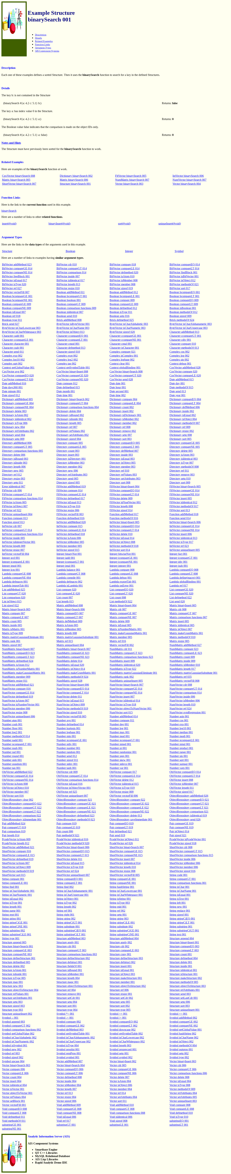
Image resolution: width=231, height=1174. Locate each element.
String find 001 (10, 886)
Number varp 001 (179, 767)
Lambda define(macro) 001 (185, 577)
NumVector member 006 (16, 708)
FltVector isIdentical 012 (183, 502)
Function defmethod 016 (70, 518)
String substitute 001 (68, 926)
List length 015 (65, 601)
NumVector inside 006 (182, 696)
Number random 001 (68, 752)
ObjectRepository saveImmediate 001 (131, 819)
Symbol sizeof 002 (12, 1057)
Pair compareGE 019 (181, 823)
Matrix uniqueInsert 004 (70, 645)
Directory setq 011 (12, 482)
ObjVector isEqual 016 (69, 783)
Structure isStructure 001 (183, 974)
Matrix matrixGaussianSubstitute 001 (77, 637)
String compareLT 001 (69, 882)
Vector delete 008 (179, 1077)
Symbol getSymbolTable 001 (73, 1033)
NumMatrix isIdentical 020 (125, 664)
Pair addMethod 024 (13, 823)
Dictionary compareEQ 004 (185, 399)
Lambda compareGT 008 (70, 573)
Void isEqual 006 (66, 1116)
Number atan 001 (12, 720)
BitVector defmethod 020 (124, 272)
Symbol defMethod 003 (70, 1029)
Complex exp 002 (12, 355)
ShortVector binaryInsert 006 (72, 847)
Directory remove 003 (182, 474)
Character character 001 (15, 343)
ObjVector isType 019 (122, 787)
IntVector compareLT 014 (124, 530)
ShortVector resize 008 (122, 871)
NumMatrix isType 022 (123, 668)
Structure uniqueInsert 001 (184, 1009)
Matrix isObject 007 (180, 629)
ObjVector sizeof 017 (181, 791)
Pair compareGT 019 (14, 827)
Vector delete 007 (119, 1077)
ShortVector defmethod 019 (17, 859)
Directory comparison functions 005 (22, 450)
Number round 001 (13, 756)
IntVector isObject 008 (122, 541)
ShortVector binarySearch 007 (19, 183)
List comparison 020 (13, 597)
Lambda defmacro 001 (15, 581)
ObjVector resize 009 (122, 791)
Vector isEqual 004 (180, 1081)
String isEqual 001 (180, 894)
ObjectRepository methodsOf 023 (75, 819)
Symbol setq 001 (119, 1053)
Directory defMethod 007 (124, 450)
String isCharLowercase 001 (126, 890)
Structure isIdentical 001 (183, 970)
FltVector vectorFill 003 (70, 514)
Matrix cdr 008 (177, 609)
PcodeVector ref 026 (121, 843)
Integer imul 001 (65, 565)
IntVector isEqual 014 (122, 538)
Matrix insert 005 (179, 621)
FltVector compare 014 (69, 490)
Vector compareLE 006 (15, 1073)
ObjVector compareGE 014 (17, 775)
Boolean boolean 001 (68, 300)
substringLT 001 (178, 1124)
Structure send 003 (180, 993)
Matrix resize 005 (179, 641)
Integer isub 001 (178, 565)
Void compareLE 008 (181, 1108)
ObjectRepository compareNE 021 (76, 811)
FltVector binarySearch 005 (130, 175)
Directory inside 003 (121, 454)
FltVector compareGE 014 (184, 490)
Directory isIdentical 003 (183, 458)
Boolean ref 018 (11, 316)
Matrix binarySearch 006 (74, 179)
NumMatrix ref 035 (180, 676)
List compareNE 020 (181, 593)
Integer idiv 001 (178, 561)
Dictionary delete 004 (68, 411)
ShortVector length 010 (123, 867)
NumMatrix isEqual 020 (70, 664)
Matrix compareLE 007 (15, 617)
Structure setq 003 (12, 1001)
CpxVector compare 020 (183, 371)
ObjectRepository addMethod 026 (188, 795)
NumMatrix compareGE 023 (72, 652)
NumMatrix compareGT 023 (126, 652)
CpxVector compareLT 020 (17, 379)
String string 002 (65, 918)
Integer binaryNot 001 (69, 553)
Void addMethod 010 (122, 1104)
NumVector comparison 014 (185, 692)
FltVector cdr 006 (12, 490)
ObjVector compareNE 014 (17, 779)
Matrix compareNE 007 (123, 617)
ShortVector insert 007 (122, 859)
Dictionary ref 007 (66, 427)
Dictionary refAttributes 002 (18, 430)
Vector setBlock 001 (13, 1100)
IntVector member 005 (69, 545)
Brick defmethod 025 (122, 319)
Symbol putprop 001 (181, 1049)
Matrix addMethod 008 (69, 605)
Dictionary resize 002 (181, 430)
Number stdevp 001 (121, 763)
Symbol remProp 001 (68, 1053)
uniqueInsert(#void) (169, 223)
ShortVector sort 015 (13, 874)
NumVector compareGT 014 (185, 688)
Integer (129, 251)
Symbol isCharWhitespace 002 (127, 1041)
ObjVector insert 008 (181, 779)
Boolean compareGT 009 (71, 304)
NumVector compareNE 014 (126, 692)
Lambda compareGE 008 (16, 573)
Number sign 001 (119, 756)
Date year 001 (177, 395)
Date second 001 (119, 391)
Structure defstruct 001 (69, 962)
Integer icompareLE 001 (16, 561)
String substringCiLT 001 (71, 934)
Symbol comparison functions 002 (21, 1029)
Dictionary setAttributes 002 (72, 434)
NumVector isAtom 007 (15, 700)
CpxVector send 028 (121, 379)
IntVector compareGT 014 (17, 530)
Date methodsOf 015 (181, 387)
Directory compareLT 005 (124, 446)
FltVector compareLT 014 (124, 494)
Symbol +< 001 (178, 1013)
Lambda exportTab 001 (123, 581)
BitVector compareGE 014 (17, 268)
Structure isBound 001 (69, 970)
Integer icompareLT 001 (70, 561)
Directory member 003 (122, 466)
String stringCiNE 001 (15, 926)
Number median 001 (181, 732)
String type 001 (10, 938)
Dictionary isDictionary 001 (125, 415)
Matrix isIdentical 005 (181, 625)
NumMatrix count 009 (182, 656)
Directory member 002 (69, 466)
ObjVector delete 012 (122, 779)
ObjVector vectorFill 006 (124, 795)
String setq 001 (118, 914)
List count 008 (118, 597)
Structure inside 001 (180, 966)
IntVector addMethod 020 (71, 522)
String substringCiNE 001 (124, 934)
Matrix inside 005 (12, 625)
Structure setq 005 (120, 1001)
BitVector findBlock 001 (183, 272)
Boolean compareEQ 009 (184, 300)
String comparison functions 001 (187, 882)
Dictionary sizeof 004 (68, 438)
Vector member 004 (121, 1089)
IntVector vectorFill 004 (15, 553)
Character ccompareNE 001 (125, 339)
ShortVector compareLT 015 (72, 855)
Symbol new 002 (11, 1049)
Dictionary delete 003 (14, 411)
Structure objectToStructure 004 (20, 989)
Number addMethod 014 (124, 716)
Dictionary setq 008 (180, 434)
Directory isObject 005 (123, 462)
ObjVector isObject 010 (15, 787)
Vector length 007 (66, 1089)
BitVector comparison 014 (71, 272)
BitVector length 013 (68, 284)
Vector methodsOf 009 (182, 1089)
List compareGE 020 (181, 589)
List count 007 (64, 597)
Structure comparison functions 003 (76, 954)
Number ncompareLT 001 (17, 744)
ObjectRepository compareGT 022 (22, 807)
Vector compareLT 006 (69, 1073)
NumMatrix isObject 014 (70, 668)
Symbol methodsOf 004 (183, 1045)
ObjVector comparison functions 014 (77, 779)
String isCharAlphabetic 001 (18, 890)
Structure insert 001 (121, 966)
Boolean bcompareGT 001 (71, 296)
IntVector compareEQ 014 (125, 526)
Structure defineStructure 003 (126, 958)
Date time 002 (118, 395)
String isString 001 (120, 898)
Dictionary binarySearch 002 (76, 175)
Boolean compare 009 (122, 300)
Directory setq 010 (180, 478)
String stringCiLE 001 (122, 922)
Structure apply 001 (67, 942)
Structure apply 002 (121, 942)
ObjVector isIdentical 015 (124, 783)
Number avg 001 (66, 720)
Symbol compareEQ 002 (124, 1021)
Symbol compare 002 (68, 1021)
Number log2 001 (12, 732)
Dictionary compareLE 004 (125, 403)
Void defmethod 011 (13, 1116)
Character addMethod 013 (184, 331)
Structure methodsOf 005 (183, 982)
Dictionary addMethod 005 (17, 399)
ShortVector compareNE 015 (126, 855)
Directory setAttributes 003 (125, 478)
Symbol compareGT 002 (16, 1025)
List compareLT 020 (121, 593)
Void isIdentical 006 (121, 1116)
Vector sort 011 (118, 1100)
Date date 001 (117, 383)
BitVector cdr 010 (66, 264)
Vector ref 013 (64, 1093)
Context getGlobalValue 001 (18, 367)
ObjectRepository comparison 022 (21, 815)
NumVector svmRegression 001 (187, 712)
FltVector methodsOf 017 (183, 506)
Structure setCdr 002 (121, 997)
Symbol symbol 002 (121, 1057)
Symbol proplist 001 (68, 1049)
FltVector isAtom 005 (14, 502)
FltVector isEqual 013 (68, 502)
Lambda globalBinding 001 (185, 581)
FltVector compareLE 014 (71, 494)
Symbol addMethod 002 (183, 1017)
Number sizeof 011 (67, 760)
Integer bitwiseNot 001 (123, 553)
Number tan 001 (11, 767)
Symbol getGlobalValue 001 (185, 1029)
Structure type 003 (12, 1009)
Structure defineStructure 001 (18, 958)
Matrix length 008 (66, 633)
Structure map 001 (12, 982)
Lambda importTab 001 (15, 585)
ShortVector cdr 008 (180, 847)
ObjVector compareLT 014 (184, 775)
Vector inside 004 (66, 1081)
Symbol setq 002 (179, 1053)
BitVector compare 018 (123, 264)
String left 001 (177, 902)
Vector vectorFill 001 (14, 1104)
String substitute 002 (121, 926)
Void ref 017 (63, 1120)
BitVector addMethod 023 (17, 264)
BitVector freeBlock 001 (16, 276)
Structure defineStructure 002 (73, 958)
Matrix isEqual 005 (120, 625)
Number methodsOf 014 (16, 736)
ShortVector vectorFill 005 (125, 874)
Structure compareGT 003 (71, 950)
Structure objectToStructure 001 (74, 985)
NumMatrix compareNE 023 (72, 656)
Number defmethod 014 (70, 724)
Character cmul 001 (121, 343)
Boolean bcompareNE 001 (17, 300)
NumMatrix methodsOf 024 (72, 676)
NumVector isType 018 (123, 704)
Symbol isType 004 (67, 1045)
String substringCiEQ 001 (71, 930)
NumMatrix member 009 (16, 676)
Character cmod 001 (68, 343)
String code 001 (178, 874)
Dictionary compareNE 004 (18, 407)
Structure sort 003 (179, 1005)
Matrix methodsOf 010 (182, 637)
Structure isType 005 (14, 978)
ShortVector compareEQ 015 (73, 851)
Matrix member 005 (121, 637)
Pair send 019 (117, 835)
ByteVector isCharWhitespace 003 (21, 331)
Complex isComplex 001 (124, 355)
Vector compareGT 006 (182, 1069)
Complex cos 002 (179, 351)
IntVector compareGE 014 (184, 526)
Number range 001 (180, 752)
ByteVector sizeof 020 (122, 331)
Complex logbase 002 (122, 359)
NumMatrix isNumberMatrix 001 (21, 668)
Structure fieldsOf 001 (69, 966)
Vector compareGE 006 (123, 1069)
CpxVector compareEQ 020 (18, 375)
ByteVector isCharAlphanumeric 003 (190, 323)
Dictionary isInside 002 (69, 419)
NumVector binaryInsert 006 (72, 684)
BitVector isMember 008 (124, 280)
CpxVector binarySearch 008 (18, 175)
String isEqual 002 (12, 898)
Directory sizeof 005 (68, 482)
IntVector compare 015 (69, 526)
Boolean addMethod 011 (70, 292)
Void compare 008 (179, 1104)
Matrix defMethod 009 (69, 621)
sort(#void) (124, 223)
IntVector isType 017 (181, 541)
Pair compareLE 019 (68, 827)
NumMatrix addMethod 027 (185, 645)
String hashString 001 (122, 886)
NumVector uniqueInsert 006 (18, 716)
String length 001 (12, 906)
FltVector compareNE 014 (184, 494)
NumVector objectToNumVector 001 (131, 708)
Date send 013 (177, 391)
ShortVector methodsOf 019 (18, 871)
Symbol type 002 (179, 1057)
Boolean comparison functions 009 (76, 308)
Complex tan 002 (66, 363)
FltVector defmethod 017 (70, 498)
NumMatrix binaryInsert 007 (18, 649)
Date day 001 (177, 383)
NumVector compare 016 (16, 688)
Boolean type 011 (12, 319)
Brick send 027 (10, 323)
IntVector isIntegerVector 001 (18, 541)
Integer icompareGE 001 (124, 557)
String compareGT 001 (182, 878)
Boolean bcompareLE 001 (125, 296)
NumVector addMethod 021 (18, 684)
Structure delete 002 (13, 966)
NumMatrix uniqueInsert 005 (126, 680)
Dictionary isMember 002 (124, 419)
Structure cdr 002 (119, 946)
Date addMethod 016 (14, 383)
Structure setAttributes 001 (17, 997)
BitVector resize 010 (68, 288)
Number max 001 (120, 732)
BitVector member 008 (122, 284)
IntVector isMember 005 (70, 541)
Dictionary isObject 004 (183, 419)
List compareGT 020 (14, 593)
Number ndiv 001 (66, 744)
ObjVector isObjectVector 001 (73, 787)
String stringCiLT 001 (182, 922)
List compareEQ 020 (121, 589)
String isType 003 (120, 902)
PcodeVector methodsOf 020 (72, 843)
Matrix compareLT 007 (69, 617)
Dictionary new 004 (13, 427)
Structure (7, 251)
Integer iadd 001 (65, 557)
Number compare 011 (122, 720)
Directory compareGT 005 (17, 446)
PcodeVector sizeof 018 (182, 843)
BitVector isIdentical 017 (70, 280)
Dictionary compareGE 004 (18, 403)
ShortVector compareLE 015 (18, 855)
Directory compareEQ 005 (125, 442)
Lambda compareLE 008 (124, 573)
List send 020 (177, 601)
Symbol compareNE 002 (183, 1025)
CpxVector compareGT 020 (125, 375)
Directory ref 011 (179, 470)
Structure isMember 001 (70, 974)
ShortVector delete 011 (69, 859)
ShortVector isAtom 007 (16, 863)
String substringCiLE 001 (16, 934)
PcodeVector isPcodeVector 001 (187, 839)
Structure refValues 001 (15, 993)
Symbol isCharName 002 (183, 1037)
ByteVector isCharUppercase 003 (188, 327)
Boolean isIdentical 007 (69, 312)
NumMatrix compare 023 (183, 649)
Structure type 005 (120, 1009)
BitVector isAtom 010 (122, 276)
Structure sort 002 (120, 1005)
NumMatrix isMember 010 (184, 664)
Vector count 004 (11, 1077)
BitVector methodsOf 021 (184, 284)
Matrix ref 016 (118, 641)
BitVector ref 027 (12, 288)
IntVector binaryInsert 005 (124, 522)
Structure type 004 (66, 1009)
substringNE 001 (11, 1128)
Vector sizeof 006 (66, 1100)
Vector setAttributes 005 (183, 1096)
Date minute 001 (11, 391)
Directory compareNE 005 (184, 446)
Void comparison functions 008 (127, 1112)
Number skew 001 (120, 760)
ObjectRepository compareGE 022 (129, 803)
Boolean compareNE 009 (16, 308)
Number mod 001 (120, 736)
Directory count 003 (67, 450)
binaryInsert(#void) (59, 223)
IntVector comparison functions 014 (22, 534)
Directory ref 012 (12, 474)
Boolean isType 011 (121, 312)
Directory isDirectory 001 (71, 458)
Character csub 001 (13, 347)
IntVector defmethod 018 (70, 534)
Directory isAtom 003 (181, 454)
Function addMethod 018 (183, 514)
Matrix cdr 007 (118, 609)
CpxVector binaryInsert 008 (72, 371)
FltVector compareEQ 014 (125, 490)
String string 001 (11, 918)
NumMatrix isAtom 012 (15, 664)
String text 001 (177, 934)
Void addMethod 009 (68, 1104)
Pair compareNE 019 (181, 827)
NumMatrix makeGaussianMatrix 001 (23, 672)
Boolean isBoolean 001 (182, 308)
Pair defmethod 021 (121, 831)
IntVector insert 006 (180, 534)
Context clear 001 (120, 363)
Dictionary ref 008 (120, 427)
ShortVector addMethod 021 (18, 847)
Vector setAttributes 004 (123, 1096)
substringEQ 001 (179, 1120)
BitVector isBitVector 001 (184, 276)
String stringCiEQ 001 (182, 918)
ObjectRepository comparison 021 (188, 811)
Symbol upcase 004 (13, 1061)
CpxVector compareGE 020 (72, 375)
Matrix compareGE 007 (123, 613)
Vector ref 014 (118, 1093)
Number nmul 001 (179, 744)
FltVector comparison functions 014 (22, 498)
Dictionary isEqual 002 (182, 415)
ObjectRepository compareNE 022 (129, 811)
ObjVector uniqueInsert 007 (72, 795)
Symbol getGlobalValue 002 (18, 1033)
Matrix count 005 (12, 621)
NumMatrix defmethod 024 (17, 660)
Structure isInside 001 (14, 974)
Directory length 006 (14, 466)
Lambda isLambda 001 (69, 585)
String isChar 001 (179, 886)
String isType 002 (66, 902)
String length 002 (66, 906)
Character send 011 (13, 351)
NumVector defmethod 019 (17, 696)
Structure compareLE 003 (124, 950)
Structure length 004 (68, 978)
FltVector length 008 (121, 506)
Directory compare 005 (69, 442)
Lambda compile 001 (68, 577)
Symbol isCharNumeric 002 (18, 1041)
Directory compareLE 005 (71, 446)
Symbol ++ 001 (118, 1013)
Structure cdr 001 (66, 946)
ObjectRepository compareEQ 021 (189, 799)
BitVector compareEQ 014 (184, 264)
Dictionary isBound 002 (70, 415)
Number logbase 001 (68, 732)
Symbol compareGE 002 (183, 1021)
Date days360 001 (12, 387)
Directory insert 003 (67, 454)
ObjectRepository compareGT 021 (189, 803)
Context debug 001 (180, 363)
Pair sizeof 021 (177, 835)
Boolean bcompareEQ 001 (184, 292)
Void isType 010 (178, 1116)
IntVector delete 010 (121, 534)
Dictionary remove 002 (123, 430)
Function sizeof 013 (13, 522)
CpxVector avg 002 (13, 371)
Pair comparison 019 (13, 831)
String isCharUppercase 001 (72, 894)
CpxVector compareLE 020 (185, 375)
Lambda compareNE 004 (16, 577)
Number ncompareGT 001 (125, 740)
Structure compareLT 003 (184, 950)
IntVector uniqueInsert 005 (184, 549)
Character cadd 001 (13, 335)
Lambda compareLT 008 (183, 573)
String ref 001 (64, 910)
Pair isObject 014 (179, 831)
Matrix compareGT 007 (183, 613)
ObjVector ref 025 (66, 791)
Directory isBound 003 (15, 458)
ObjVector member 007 (15, 791)
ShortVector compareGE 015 (126, 851)
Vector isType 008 (179, 1085)
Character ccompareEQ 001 (72, 335)
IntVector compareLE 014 (71, 530)
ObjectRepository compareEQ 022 (22, 803)
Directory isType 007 (181, 462)
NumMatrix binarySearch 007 (132, 179)
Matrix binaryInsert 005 (182, 605)
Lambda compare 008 (122, 569)
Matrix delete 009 (120, 621)
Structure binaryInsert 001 (184, 942)
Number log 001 (119, 728)
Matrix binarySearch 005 (16, 179)
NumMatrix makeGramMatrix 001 (76, 672)
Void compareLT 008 (14, 1112)
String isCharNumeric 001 (17, 894)
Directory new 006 (67, 470)
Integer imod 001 (11, 565)
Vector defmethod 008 (69, 1077)
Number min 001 (66, 736)
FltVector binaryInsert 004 (124, 486)
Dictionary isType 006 (14, 423)
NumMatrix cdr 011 (121, 649)
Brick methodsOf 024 (181, 319)
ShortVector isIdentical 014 (125, 863)
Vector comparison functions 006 (188, 1073)
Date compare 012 (66, 383)
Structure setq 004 (66, 1001)
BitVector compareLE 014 (125, 268)
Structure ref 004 (66, 989)
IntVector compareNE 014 (184, 530)
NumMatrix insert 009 (122, 660)
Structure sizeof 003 (13, 1005)
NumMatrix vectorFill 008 (184, 680)
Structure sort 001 (66, 1005)
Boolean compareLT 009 (183, 304)
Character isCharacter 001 (124, 347)
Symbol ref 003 (11, 1053)
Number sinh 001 (12, 760)
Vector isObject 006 (121, 1085)
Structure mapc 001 (67, 982)
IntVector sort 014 (120, 549)
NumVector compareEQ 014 (72, 688)
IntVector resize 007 (13, 549)
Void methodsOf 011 (14, 1120)
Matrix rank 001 (11, 641)
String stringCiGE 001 (15, 922)
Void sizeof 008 (118, 1120)
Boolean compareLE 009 (124, 304)
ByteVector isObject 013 (70, 331)
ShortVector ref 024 (67, 871)
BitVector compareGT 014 (71, 268)
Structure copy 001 (120, 954)
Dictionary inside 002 (181, 411)
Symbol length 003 (120, 1045)
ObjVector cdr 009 (67, 771)
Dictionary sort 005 (180, 438)
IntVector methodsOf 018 (124, 545)
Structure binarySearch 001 (75, 183)
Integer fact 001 (178, 553)
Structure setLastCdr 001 (183, 997)
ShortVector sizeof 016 (182, 871)
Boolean (70, 251)
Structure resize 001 (121, 993)
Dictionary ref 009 (179, 427)
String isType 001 (12, 902)
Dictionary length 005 (68, 423)
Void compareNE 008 (68, 1112)
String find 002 (65, 886)
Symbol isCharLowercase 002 (127, 1037)
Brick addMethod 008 (69, 319)
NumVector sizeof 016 (69, 712)
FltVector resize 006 (67, 510)
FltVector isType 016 (68, 506)
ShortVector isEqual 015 (70, 863)
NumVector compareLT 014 (72, 692)
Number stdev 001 (67, 763)
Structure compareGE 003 (17, 950)
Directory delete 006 (13, 454)
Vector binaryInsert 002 (123, 1061)
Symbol (179, 251)
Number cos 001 (178, 720)
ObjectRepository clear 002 (17, 799)
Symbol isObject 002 (181, 1041)
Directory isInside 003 (14, 462)
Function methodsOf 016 (124, 518)
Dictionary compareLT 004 (185, 403)
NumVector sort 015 (121, 712)
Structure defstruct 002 (122, 962)
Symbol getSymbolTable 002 (126, 1033)
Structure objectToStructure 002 (128, 985)
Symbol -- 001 (10, 1017)
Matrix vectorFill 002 (122, 645)
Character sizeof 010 (68, 351)
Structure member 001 (122, 982)
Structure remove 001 (68, 993)
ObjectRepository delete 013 (126, 815)
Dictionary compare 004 (123, 399)
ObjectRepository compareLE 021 (76, 807)
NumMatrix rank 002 (122, 676)
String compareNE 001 (123, 882)
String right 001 (65, 914)
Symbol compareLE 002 (70, 1025)
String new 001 (178, 906)
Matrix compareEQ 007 (70, 613)
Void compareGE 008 (68, 1108)
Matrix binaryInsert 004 (123, 605)
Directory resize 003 (13, 478)
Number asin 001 (179, 716)
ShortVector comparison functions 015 (191, 855)
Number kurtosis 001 (68, 728)
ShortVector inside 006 (182, 859)
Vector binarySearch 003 (129, 183)
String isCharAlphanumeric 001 (74, 890)
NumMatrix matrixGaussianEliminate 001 (133, 672)
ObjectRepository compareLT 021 (188, 807)
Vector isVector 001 (13, 1089)
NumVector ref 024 (180, 708)
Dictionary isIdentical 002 (16, 419)
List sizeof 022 (10, 605)
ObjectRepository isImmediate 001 (22, 819)
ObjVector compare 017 (123, 771)
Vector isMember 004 (68, 1085)
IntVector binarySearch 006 (188, 175)
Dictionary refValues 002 (70, 430)
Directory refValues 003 (123, 474)
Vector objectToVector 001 (17, 1093)
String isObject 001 (67, 898)
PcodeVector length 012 (15, 843)
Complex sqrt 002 (12, 363)
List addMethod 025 (13, 589)
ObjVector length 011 (181, 787)
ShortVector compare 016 (16, 851)
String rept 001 (10, 914)
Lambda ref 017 (178, 585)
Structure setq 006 (179, 1001)
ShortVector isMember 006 (184, 863)
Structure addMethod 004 (124, 938)
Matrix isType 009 (12, 633)
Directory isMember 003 (70, 462)
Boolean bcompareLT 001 (184, 296)
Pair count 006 (64, 831)
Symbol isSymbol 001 (14, 1045)
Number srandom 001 (14, 763)
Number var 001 (119, 767)
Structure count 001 (180, 954)
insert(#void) (9, 223)
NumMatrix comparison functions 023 (131, 656)
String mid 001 (118, 906)
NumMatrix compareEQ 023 (18, 652)
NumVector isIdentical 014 (125, 700)
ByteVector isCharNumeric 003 (127, 327)
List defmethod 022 (180, 597)
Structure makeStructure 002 (185, 978)
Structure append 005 (14, 942)
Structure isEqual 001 (122, 970)
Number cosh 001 (12, 724)
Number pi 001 (118, 748)
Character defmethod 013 (70, 347)
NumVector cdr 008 (180, 684)
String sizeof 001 (179, 914)
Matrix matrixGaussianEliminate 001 (23, 637)
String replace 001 (179, 910)
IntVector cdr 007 (12, 526)
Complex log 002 (179, 355)
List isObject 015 (11, 601)
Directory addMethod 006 (17, 442)
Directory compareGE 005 (184, 442)
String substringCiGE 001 (124, 930)
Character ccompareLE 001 (17, 339)
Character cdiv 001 (180, 339)
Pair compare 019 (66, 823)
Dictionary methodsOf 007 (184, 423)
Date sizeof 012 (11, 395)
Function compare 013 (15, 518)
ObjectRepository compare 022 (127, 799)
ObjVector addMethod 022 (17, 771)
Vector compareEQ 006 (69, 1069)
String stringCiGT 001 (69, 922)
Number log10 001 (180, 728)
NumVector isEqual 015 (70, 700)
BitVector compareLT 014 (184, 268)
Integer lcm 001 (11, 569)
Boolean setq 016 (119, 316)
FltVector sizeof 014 (121, 510)
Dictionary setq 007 (121, 434)
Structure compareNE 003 (17, 954)
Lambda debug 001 (121, 577)
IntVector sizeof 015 (67, 549)
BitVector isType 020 (14, 284)
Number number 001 (68, 748)
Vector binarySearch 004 (187, 183)
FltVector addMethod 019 (71, 486)
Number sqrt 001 (179, 760)
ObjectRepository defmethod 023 (75, 815)
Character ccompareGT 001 (185, 335)
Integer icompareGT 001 (183, 557)
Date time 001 (64, 395)
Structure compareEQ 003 (184, 946)
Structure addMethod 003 (71, 938)
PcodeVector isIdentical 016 (72, 839)
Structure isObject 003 (122, 974)
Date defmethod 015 (68, 387)
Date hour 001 (118, 387)
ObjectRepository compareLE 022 (129, 807)
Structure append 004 (181, 938)
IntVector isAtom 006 (68, 538)
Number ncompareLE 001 (184, 740)
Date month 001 (65, 391)
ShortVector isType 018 (69, 867)
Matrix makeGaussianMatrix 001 (128, 633)
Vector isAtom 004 (120, 1081)
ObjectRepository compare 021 (74, 799)
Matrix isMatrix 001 (13, 629)
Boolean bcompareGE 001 (17, 296)
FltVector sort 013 (179, 510)
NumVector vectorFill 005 (71, 716)
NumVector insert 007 (122, 696)
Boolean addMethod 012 (124, 292)
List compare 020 (66, 589)
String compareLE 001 (15, 882)
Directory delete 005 (181, 450)
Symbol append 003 (13, 1021)
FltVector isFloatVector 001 (125, 502)
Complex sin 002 (179, 359)
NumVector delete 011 (69, 696)
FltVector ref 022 (11, 510)
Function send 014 (180, 518)
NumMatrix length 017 (182, 668)
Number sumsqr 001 (181, 763)
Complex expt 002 (67, 355)
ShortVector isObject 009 (16, 867)
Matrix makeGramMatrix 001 (186, 633)
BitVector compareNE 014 (17, 272)
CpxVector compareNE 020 (72, 379)
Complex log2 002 (67, 359)
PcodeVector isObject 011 (124, 839)
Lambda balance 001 (68, 569)
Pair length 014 (10, 835)
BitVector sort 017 (179, 288)
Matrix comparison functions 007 (188, 617)
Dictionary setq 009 (13, 438)
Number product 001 (181, 748)
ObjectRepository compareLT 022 (21, 811)
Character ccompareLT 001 (72, 339)
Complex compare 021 (123, 351)
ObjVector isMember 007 (183, 783)
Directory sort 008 (120, 482)
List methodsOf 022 (121, 601)
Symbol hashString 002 (182, 1033)
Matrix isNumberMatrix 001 (126, 629)
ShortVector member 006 (183, 867)
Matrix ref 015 (64, 641)
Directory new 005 (12, 470)
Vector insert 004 (11, 1081)
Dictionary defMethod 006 (184, 407)
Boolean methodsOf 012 (183, 312)
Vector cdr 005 (118, 1065)
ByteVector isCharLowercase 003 (21, 327)
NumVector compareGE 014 (126, 688)
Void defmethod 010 (181, 1112)
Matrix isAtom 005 (67, 625)
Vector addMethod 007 (69, 1061)
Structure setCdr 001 (68, 997)
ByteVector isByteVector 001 (73, 323)
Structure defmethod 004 (183, 958)
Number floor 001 (12, 728)
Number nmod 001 (120, 744)
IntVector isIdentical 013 (183, 538)
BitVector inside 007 (68, 276)
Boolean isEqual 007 (14, 312)
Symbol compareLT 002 (123, 1025)
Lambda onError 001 (122, 585)
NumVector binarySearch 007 (189, 179)
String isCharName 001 (182, 890)
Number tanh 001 (66, 767)
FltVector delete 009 (121, 498)
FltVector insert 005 (180, 498)
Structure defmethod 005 (16, 962)
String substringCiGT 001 (184, 930)
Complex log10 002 (13, 359)
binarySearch (8, 210)
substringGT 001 (66, 1124)
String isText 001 (179, 898)
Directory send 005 (67, 478)
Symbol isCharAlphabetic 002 (19, 1037)
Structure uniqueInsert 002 (17, 1013)
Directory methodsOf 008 (184, 466)
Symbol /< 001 (118, 1017)
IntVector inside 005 (13, 538)
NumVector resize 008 (14, 712)
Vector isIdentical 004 (14, 1085)
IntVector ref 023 (179, 545)
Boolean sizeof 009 (180, 316)
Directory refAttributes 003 (71, 474)
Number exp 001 (179, 724)
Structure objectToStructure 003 (187, 985)
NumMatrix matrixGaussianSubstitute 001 (193, 672)
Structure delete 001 (180, 962)
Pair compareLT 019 (121, 827)
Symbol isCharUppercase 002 (73, 1041)
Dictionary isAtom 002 (15, 415)
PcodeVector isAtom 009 (16, 839)
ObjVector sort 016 (13, 795)
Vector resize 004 (66, 1096)
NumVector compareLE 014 (18, 692)
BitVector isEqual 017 (14, 280)
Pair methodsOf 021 (67, 835)
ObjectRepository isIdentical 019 (188, 815)
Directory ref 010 (119, 470)
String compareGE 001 (123, 878)
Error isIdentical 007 (13, 486)
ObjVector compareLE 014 (125, 775)
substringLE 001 (119, 1124)
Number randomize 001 (123, 752)
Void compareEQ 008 (14, 1108)
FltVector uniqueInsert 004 (17, 514)
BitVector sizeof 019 (121, 288)
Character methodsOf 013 (184, 347)
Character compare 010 (182, 343)
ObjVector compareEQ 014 (185, 771)
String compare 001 (13, 878)
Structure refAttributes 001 (184, 989)
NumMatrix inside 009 (182, 660)
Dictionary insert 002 (122, 411)
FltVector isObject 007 (15, 506)
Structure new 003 (12, 985)
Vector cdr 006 (177, 1065)
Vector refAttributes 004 (183, 1093)
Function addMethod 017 (124, 514)
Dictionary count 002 (122, 407)
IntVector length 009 (13, 545)
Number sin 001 (178, 756)
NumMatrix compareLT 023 (18, 656)
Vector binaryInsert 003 (182, 1061)
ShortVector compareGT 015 (185, 851)
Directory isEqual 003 (122, 458)
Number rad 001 (11, 752)
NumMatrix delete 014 (69, 660)
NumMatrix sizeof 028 (69, 680)
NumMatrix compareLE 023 (185, 652)
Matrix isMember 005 (68, 629)
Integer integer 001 (120, 565)
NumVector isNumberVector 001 (21, 704)
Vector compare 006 (13, 1069)
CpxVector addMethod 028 (185, 367)
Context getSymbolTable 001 (73, 367)
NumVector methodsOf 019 (72, 708)
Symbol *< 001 (65, 1013)
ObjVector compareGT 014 (72, 775)
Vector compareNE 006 (123, 1073)
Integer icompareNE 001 (124, 561)
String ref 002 (117, 910)
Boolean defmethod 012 (123, 308)
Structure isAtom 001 (14, 970)
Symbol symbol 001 (67, 1057)
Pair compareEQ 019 (122, 823)
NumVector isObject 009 (70, 704)
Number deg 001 (119, 724)
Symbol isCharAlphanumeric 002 (75, 1037)
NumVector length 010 (182, 704)
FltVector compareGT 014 (17, 494)
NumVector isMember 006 (184, 700)
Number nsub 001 (12, 748)
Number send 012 (66, 756)
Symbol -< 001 (65, 1017)
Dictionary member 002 (123, 423)
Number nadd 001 (12, 740)
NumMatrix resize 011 (14, 680)
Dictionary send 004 (13, 434)
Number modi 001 (179, 736)
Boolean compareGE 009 (16, 304)
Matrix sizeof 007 (12, 645)
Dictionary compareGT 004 (72, 403)
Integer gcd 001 (11, 557)
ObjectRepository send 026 (185, 819)
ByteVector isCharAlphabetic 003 (129, 323)
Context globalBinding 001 (125, 367)
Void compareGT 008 (122, 1108)
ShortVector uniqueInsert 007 (73, 874)
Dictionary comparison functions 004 (77, 407)
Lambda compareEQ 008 (183, 569)
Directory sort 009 (179, 482)
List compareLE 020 (68, 593)
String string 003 (119, 918)
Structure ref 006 (119, 989)
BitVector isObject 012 (182, 280)
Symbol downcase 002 (123, 1029)
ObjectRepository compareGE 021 (76, 803)
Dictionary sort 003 (121, 438)
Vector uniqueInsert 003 (183, 1100)
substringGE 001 (11, 1124)
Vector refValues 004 (14, 1096)
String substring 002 (13, 930)
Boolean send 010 (66, 316)
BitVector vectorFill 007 (15, 292)
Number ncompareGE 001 (71, 740)
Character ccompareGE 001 (125, 335)
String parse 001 (11, 910)
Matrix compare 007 (13, 613)
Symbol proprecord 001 (123, 1049)
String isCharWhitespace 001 (126, 894)
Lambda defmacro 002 (69, 581)
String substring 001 (180, 926)
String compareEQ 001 (69, 878)
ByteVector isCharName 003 (72, 327)
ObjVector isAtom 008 (15, 783)
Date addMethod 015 (181, 379)
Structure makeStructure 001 (126, 978)
